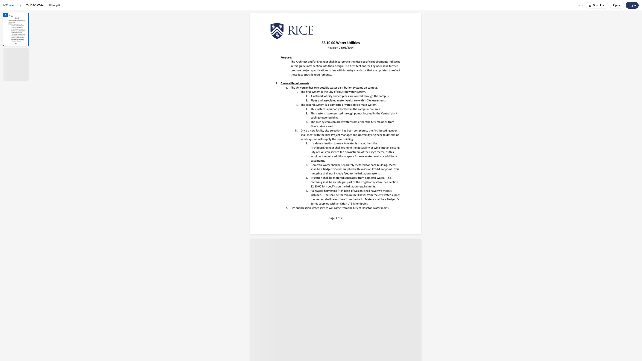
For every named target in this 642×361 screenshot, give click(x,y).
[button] (15, 29)
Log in (632, 5)
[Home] (13, 5)
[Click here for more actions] (581, 5)
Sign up (616, 5)
